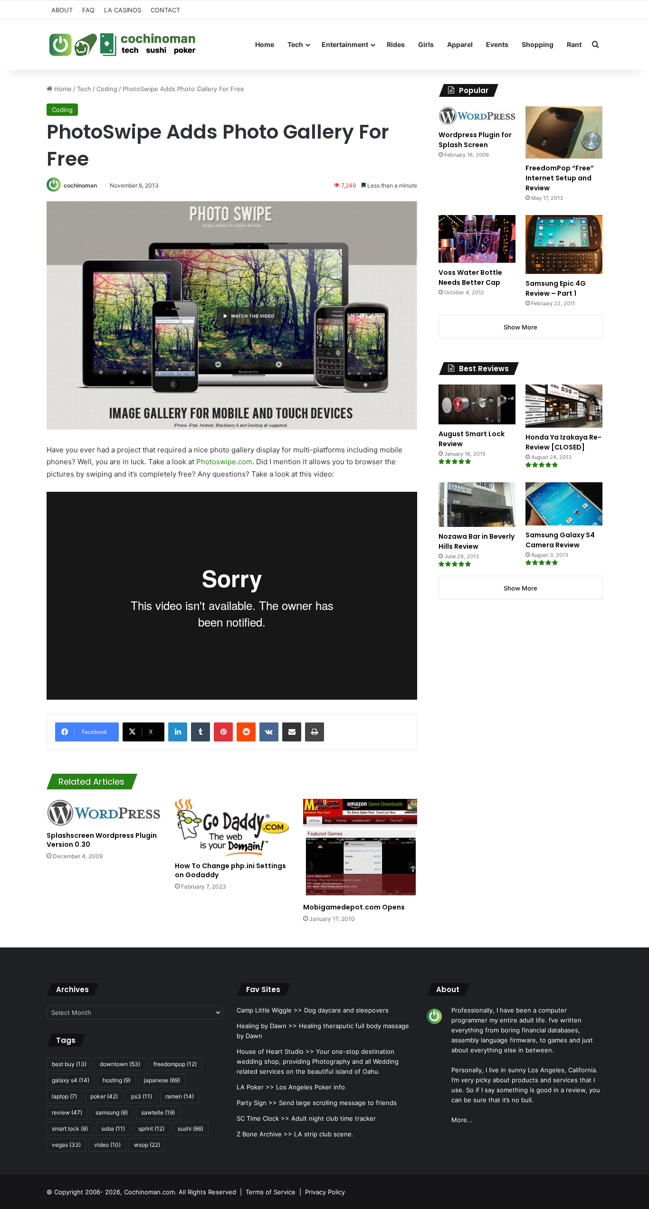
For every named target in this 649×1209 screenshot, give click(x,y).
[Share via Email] (291, 731)
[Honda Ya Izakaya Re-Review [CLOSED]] (563, 406)
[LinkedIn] (177, 731)
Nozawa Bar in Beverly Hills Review (477, 541)
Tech (295, 44)
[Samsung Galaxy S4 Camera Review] (563, 503)
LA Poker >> (255, 1087)
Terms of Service (271, 1192)
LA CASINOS (122, 10)
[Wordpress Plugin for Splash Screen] (477, 115)
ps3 (141, 1096)
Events (497, 44)
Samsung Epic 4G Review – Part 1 (555, 288)
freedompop (175, 1064)
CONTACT (165, 10)
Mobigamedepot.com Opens (354, 907)
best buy (69, 1064)
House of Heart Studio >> (275, 1051)
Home (264, 44)
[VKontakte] (268, 731)
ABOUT (62, 10)
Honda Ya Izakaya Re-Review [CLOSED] (563, 442)
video (107, 1144)
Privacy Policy (325, 1192)
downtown (120, 1064)
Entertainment (345, 44)
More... (462, 1120)
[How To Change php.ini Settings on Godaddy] (232, 828)
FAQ (88, 10)
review (67, 1112)
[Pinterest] (223, 731)
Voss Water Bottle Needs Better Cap (470, 277)
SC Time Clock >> (263, 1118)
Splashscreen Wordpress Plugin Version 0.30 (102, 840)
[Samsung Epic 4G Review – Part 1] (563, 244)
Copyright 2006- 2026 (87, 1192)
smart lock (70, 1128)
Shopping (538, 44)
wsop (147, 1144)
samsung (111, 1112)
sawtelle (158, 1112)
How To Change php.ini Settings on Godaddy (230, 870)
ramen (179, 1096)
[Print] (314, 731)
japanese (162, 1080)
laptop (64, 1096)
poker (104, 1096)
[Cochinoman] (123, 44)
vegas (66, 1144)
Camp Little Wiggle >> (269, 1010)
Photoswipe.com (224, 461)
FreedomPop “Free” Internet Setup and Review (559, 178)
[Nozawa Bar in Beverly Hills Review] (477, 504)
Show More (520, 327)
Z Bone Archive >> (264, 1134)
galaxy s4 (70, 1080)
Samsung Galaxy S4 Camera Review (560, 540)
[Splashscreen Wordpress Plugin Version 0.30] (104, 812)
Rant (574, 44)
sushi (190, 1128)
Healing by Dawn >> (267, 1026)
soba (113, 1128)
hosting (117, 1080)
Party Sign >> (257, 1102)
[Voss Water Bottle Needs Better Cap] (477, 238)
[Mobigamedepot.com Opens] (360, 848)
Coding (106, 89)
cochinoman (80, 185)
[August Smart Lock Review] (477, 404)
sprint (151, 1128)
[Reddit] (246, 731)
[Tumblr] (200, 731)
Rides (396, 44)
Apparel (460, 44)
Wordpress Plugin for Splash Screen (475, 140)
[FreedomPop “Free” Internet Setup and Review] (563, 132)
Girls (426, 44)
